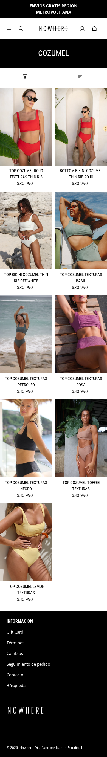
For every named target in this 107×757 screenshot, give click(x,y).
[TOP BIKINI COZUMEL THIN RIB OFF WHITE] (26, 230)
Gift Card (15, 632)
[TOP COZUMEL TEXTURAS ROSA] (81, 334)
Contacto (15, 675)
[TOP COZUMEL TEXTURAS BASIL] (81, 230)
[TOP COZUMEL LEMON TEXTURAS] (26, 542)
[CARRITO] (94, 28)
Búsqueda (16, 685)
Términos (15, 643)
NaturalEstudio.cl (69, 747)
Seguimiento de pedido (28, 664)
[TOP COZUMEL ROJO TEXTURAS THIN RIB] (26, 127)
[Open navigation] (13, 28)
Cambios (15, 653)
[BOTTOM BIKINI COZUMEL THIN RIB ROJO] (81, 127)
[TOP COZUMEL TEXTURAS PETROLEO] (26, 334)
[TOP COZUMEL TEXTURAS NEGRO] (26, 438)
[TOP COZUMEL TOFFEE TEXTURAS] (81, 438)
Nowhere (26, 747)
